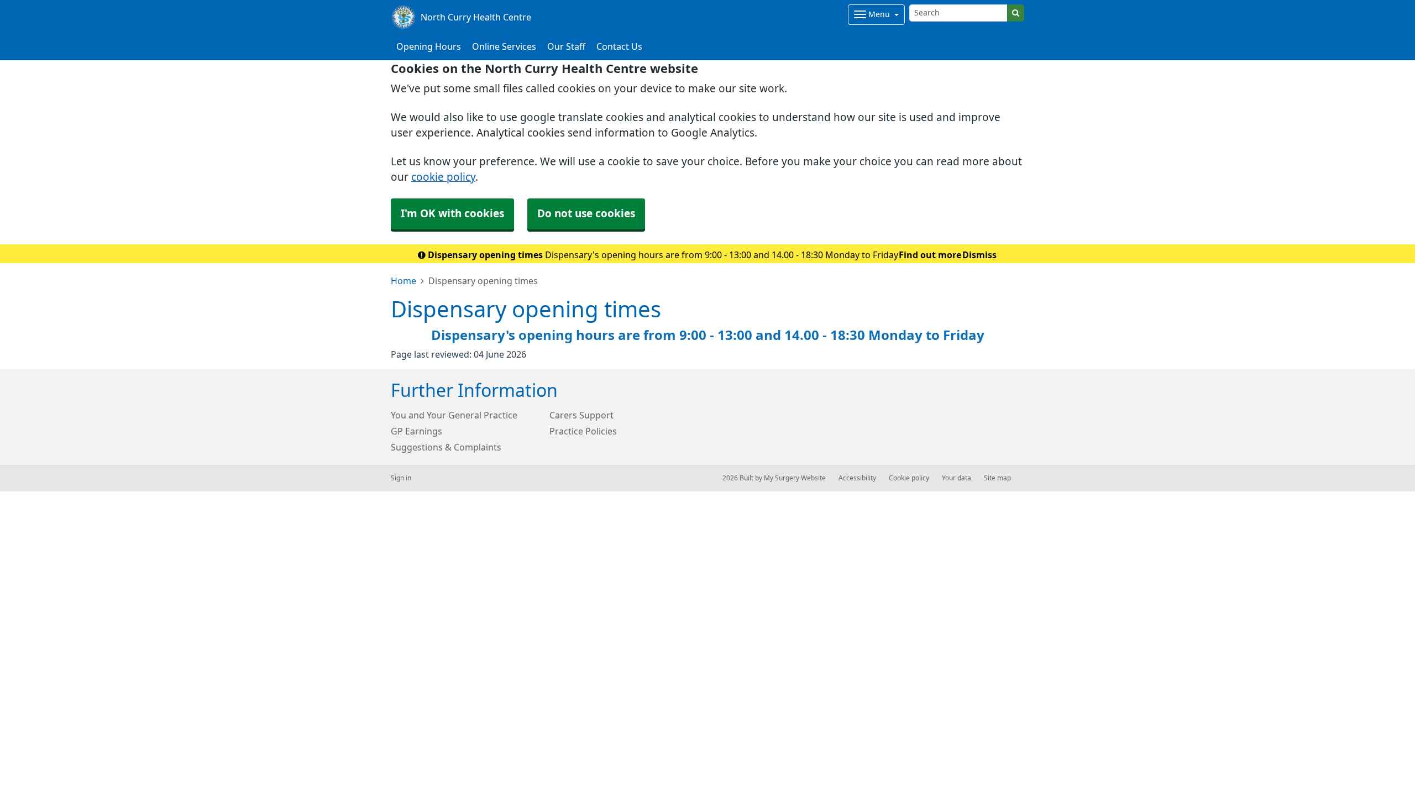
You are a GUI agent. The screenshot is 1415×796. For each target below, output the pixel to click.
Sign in (401, 478)
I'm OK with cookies (452, 213)
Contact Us (619, 46)
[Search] (1015, 13)
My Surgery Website (795, 478)
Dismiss (979, 254)
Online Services (504, 46)
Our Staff (566, 46)
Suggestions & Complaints (446, 447)
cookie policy (443, 177)
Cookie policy (909, 478)
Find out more (930, 254)
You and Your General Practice (454, 415)
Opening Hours (428, 46)
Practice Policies (583, 431)
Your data (956, 478)
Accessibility (857, 478)
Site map (997, 478)
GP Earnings (416, 431)
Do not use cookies (586, 213)
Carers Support (581, 415)
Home (403, 280)
